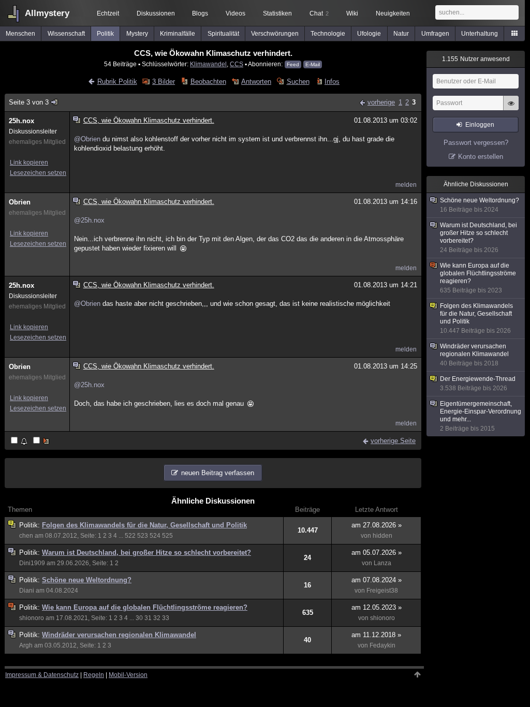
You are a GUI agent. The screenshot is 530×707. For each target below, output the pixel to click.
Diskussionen (156, 13)
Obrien (20, 202)
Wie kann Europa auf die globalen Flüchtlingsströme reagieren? (144, 607)
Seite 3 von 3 (29, 102)
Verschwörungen (275, 33)
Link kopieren (29, 162)
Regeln (93, 675)
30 (139, 618)
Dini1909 (32, 563)
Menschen (20, 33)
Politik (105, 33)
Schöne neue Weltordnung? (86, 580)
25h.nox (21, 121)
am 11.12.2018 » (376, 635)
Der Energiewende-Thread (478, 383)
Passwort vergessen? (476, 142)
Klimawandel (208, 64)
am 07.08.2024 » (376, 580)
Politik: (30, 525)
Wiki (352, 13)
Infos (332, 81)
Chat (319, 13)
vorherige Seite (393, 441)
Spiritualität (223, 33)
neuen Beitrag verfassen (217, 473)
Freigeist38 (382, 590)
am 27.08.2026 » (376, 525)
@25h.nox (89, 220)
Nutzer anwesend (476, 59)
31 (148, 618)
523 (142, 536)
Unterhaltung (479, 33)
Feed (293, 64)
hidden (382, 536)
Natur (401, 33)
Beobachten (208, 81)
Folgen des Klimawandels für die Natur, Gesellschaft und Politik (144, 525)
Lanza (382, 563)
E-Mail (312, 64)
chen (26, 536)
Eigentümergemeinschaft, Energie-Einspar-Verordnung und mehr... (480, 416)
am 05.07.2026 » (376, 552)
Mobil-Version (128, 675)
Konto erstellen (480, 156)
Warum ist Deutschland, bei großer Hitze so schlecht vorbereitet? (146, 552)
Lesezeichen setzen (38, 172)
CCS (236, 64)
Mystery (137, 33)
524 (155, 536)
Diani (26, 590)
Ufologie (369, 33)
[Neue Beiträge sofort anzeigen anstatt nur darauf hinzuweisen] (42, 441)
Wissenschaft (66, 33)
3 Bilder (163, 81)
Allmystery (47, 13)
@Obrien (87, 139)
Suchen (298, 81)
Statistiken (277, 13)
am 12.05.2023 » (376, 607)
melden (406, 184)
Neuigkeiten (393, 13)
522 (130, 536)
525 (167, 536)
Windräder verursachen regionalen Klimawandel (119, 635)
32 (156, 618)
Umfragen (435, 33)
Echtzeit (108, 13)
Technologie (328, 33)
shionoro (31, 618)
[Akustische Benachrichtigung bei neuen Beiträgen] (20, 441)
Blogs (200, 13)
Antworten (256, 81)
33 (165, 618)
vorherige (381, 102)
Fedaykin (382, 645)
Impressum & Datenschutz (42, 675)
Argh (26, 645)
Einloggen (479, 124)
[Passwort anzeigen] (511, 109)
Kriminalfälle (177, 33)
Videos (235, 13)
